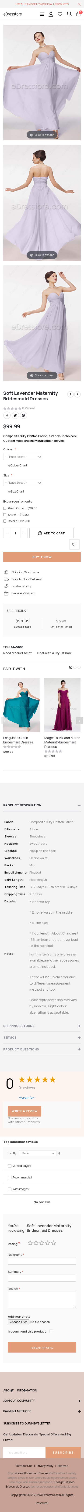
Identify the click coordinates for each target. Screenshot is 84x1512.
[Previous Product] (70, 394)
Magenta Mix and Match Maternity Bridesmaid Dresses (62, 742)
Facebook (7, 415)
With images (20, 1189)
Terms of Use (24, 1466)
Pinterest (23, 415)
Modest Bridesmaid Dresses (32, 1473)
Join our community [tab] (19, 1401)
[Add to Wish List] (74, 544)
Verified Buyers (22, 1166)
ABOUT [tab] (8, 1390)
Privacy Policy (44, 1466)
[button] (71, 667)
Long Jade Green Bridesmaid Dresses (18, 740)
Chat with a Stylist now (54, 653)
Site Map (63, 1466)
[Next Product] (77, 394)
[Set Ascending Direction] (59, 1153)
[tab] (41, 805)
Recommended (22, 1177)
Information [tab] (21, 1390)
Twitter (15, 415)
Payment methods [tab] (17, 1411)
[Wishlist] (60, 14)
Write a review (25, 1111)
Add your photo (19, 1316)
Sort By (11, 1153)
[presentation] (79, 720)
